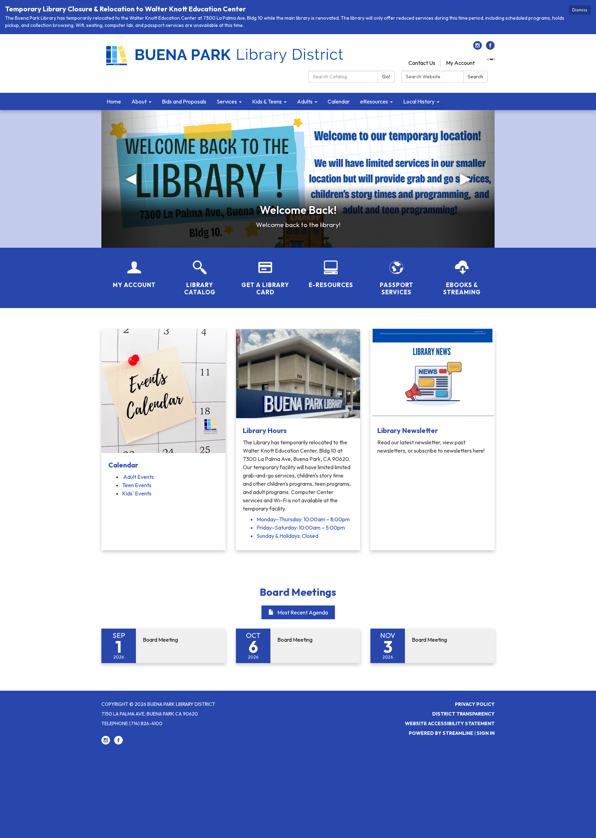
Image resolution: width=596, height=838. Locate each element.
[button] (130, 179)
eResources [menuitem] (374, 101)
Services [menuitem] (227, 101)
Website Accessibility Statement (450, 723)
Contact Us (421, 62)
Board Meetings (298, 592)
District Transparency (463, 714)
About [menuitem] (139, 101)
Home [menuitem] (114, 101)
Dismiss (579, 9)
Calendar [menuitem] (339, 101)
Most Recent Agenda (302, 612)
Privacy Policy (475, 704)
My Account (460, 62)
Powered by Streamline (441, 733)
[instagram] (477, 47)
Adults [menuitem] (304, 101)
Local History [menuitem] (419, 101)
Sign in (486, 733)
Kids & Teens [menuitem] (267, 101)
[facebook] (490, 47)
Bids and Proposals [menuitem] (184, 101)
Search (475, 76)
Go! (386, 76)
